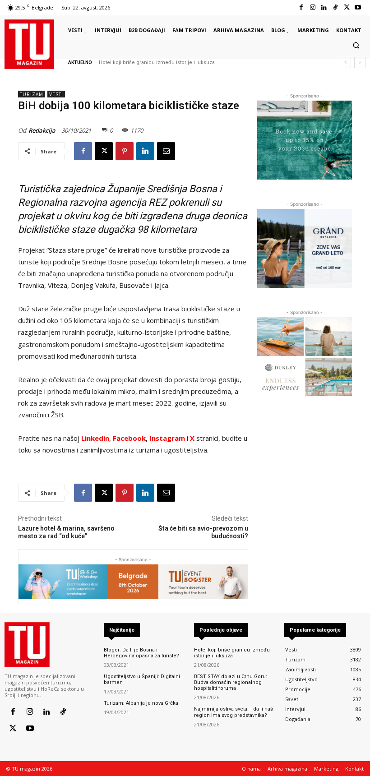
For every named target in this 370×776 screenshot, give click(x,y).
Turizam (31, 94)
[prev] (345, 62)
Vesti (56, 94)
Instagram (168, 438)
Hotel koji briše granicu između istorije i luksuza (157, 62)
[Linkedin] (323, 7)
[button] (356, 45)
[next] (359, 62)
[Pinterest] (125, 151)
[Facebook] (301, 7)
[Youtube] (358, 7)
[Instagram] (312, 7)
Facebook (129, 438)
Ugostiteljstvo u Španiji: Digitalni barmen (142, 679)
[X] (346, 7)
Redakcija (42, 130)
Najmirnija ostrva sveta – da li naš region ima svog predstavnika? (233, 712)
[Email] (166, 151)
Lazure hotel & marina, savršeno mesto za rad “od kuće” (66, 532)
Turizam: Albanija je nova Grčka (141, 703)
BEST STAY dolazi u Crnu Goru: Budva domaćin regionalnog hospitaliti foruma (230, 682)
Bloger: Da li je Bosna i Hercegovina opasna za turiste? (141, 653)
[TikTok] (335, 7)
